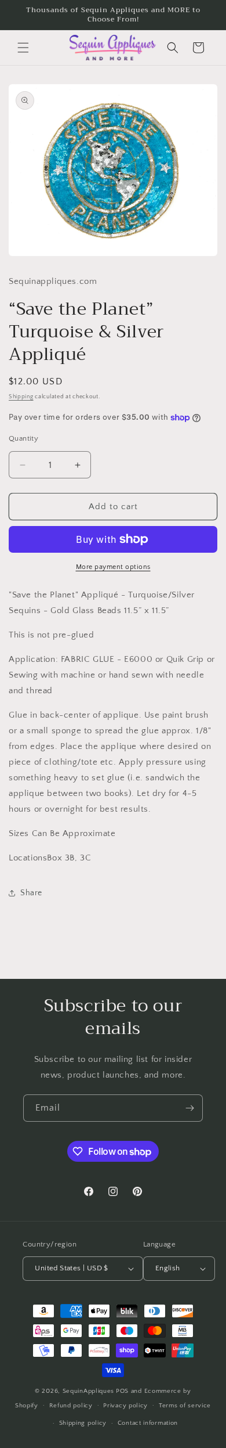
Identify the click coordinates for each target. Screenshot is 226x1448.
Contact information (148, 1423)
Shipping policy (83, 1423)
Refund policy (71, 1405)
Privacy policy (125, 1405)
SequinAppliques (89, 1391)
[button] (23, 47)
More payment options (113, 567)
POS (122, 1391)
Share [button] (31, 893)
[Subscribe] (189, 1108)
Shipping (21, 397)
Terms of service (185, 1405)
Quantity (23, 438)
